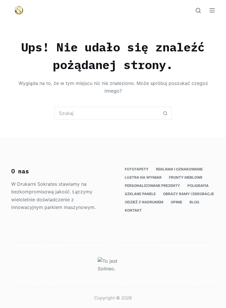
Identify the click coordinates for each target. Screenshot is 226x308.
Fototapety (137, 169)
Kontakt (133, 210)
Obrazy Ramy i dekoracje (188, 194)
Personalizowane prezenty (152, 185)
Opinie (176, 202)
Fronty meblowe (185, 177)
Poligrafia (198, 185)
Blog (194, 202)
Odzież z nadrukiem (144, 202)
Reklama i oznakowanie (179, 169)
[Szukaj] (198, 10)
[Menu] (212, 10)
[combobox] (106, 113)
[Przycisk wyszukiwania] (165, 113)
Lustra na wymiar (143, 177)
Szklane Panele (140, 194)
